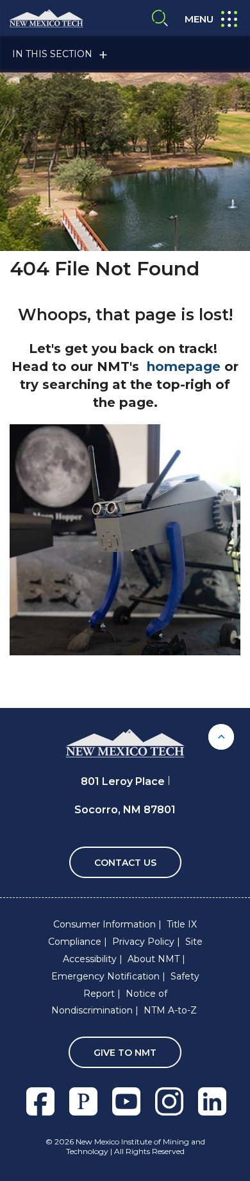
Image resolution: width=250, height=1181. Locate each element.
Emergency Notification (105, 976)
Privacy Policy (143, 941)
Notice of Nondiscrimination (109, 1002)
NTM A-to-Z (170, 1010)
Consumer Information (104, 924)
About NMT (153, 959)
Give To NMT (125, 1052)
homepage (184, 366)
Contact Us (125, 862)
